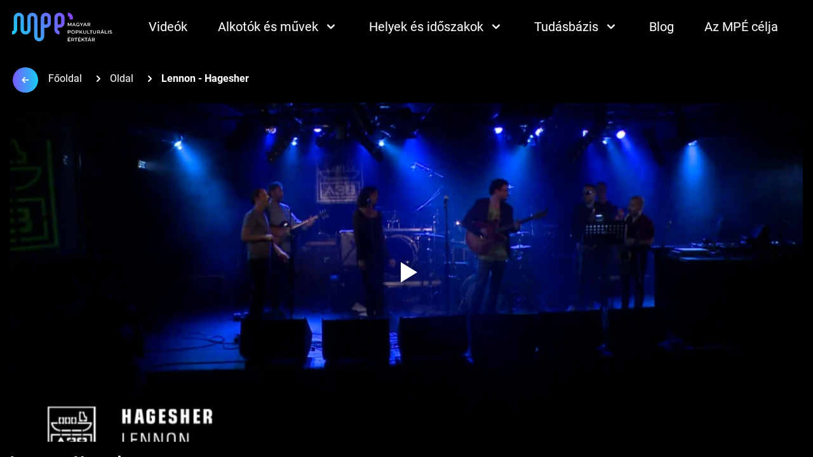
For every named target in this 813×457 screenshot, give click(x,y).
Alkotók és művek (268, 26)
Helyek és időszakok (426, 26)
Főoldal (65, 78)
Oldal (121, 78)
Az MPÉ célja (741, 26)
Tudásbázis (566, 26)
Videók (168, 26)
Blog (661, 26)
